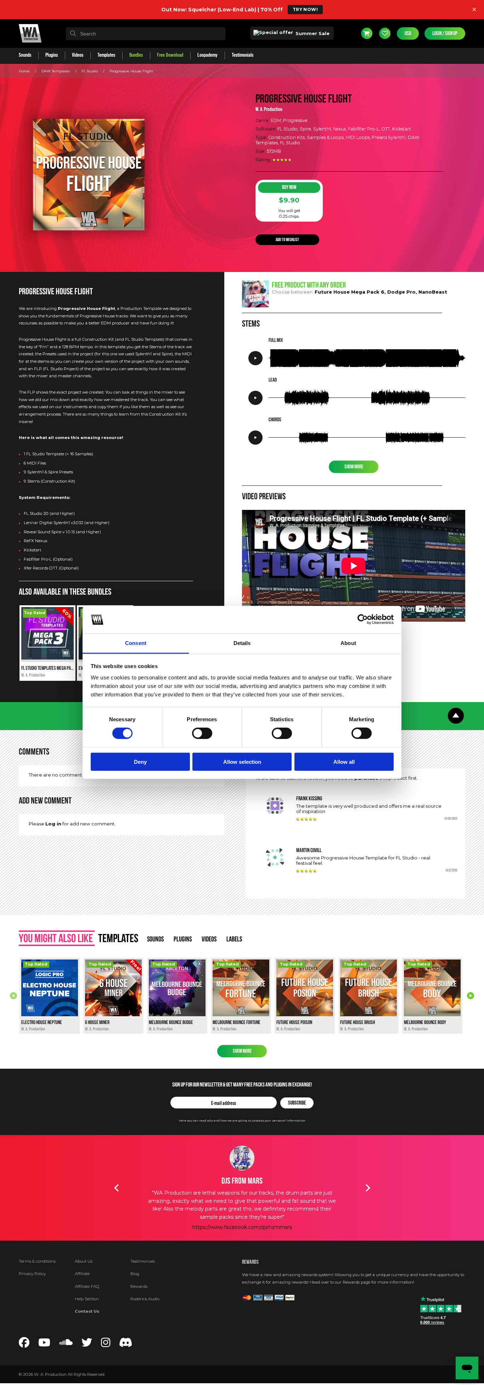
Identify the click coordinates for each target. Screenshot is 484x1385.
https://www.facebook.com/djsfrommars (242, 1227)
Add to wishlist (287, 239)
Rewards (138, 1286)
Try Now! (305, 9)
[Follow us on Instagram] (105, 1344)
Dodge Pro (401, 292)
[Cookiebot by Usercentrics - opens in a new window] (363, 619)
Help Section (87, 1298)
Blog (134, 1273)
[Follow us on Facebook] (24, 1344)
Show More (353, 466)
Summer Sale (312, 33)
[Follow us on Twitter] (86, 1344)
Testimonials (142, 1261)
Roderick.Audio (144, 1298)
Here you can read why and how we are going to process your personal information (242, 1120)
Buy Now (289, 187)
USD (408, 33)
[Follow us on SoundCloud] (66, 1344)
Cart (366, 33)
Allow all (344, 761)
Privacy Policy (32, 1273)
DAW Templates (55, 71)
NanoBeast (432, 292)
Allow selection (242, 761)
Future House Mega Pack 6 (349, 292)
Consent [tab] (135, 643)
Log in (53, 824)
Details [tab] (242, 643)
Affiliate (82, 1273)
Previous (13, 995)
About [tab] (348, 643)
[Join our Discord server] (126, 1344)
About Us (83, 1261)
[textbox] (145, 33)
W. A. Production (268, 109)
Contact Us (87, 1311)
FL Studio (89, 71)
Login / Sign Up (444, 33)
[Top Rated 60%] (47, 658)
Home (24, 71)
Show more (242, 1051)
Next (470, 995)
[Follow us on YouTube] (44, 1344)
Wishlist (384, 33)
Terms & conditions (37, 1261)
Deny (140, 761)
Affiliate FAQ (87, 1286)
